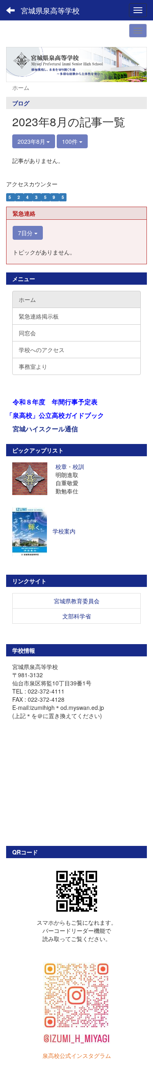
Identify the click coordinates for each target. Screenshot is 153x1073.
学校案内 (64, 530)
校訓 (78, 466)
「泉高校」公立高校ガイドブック (55, 415)
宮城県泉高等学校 (50, 10)
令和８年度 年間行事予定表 (55, 401)
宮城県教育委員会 (77, 601)
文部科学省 (76, 616)
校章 (61, 466)
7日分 (26, 233)
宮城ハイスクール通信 (45, 428)
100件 (70, 141)
